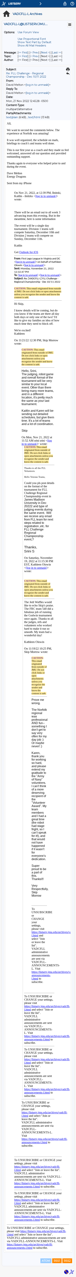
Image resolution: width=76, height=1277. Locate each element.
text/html (34, 117)
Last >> (56, 52)
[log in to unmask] (37, 84)
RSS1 (57, 1260)
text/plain (12, 117)
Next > (45, 52)
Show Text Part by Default (34, 42)
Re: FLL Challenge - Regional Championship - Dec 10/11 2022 (26, 75)
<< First (23, 52)
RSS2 (67, 1260)
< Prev (34, 52)
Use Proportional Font (32, 39)
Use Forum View (28, 32)
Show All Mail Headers (32, 45)
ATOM (46, 1260)
